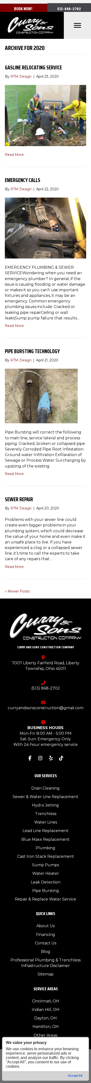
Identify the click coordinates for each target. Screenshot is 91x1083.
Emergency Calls (22, 180)
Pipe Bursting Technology (32, 351)
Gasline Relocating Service (33, 67)
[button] (69, 8)
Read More (14, 154)
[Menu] (77, 25)
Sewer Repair (19, 499)
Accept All (75, 1075)
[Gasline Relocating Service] (45, 115)
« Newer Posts (17, 591)
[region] (45, 1059)
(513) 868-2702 (45, 688)
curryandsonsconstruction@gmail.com (45, 708)
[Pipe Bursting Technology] (41, 396)
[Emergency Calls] (45, 227)
